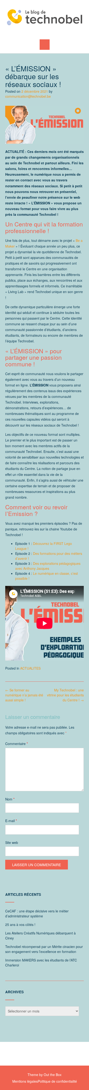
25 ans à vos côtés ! (20, 924)
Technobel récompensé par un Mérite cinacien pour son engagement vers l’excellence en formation (44, 949)
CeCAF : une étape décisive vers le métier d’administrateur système (37, 913)
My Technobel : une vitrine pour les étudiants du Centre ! (65, 695)
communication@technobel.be (28, 96)
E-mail (11, 820)
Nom (9, 799)
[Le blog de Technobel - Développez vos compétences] (44, 17)
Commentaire (16, 743)
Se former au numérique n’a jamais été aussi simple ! (24, 695)
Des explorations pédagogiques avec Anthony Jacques (47, 566)
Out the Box (52, 1074)
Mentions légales (25, 1081)
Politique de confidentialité (57, 1081)
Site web (11, 842)
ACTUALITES (30, 668)
